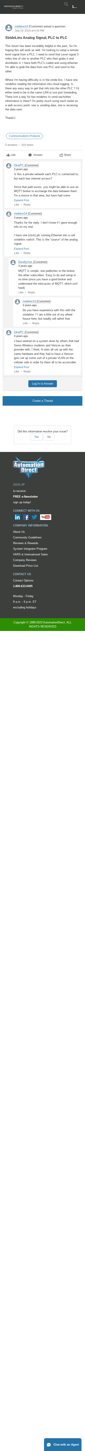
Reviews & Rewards (25, 543)
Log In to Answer (42, 383)
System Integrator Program (30, 548)
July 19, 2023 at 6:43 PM (29, 30)
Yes (36, 436)
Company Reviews (25, 560)
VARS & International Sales (30, 554)
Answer (38, 154)
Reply (27, 204)
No (49, 436)
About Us (19, 531)
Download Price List (25, 565)
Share (67, 154)
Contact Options (23, 580)
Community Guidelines (27, 537)
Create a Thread (42, 400)
